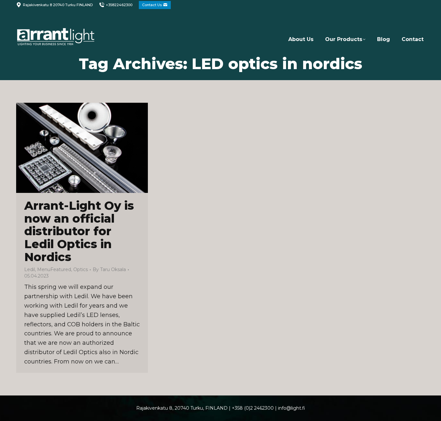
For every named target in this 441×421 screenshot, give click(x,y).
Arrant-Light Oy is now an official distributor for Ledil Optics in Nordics (79, 231)
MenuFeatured (54, 269)
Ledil (29, 269)
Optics (80, 269)
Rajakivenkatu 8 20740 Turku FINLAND (58, 5)
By (109, 269)
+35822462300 (119, 5)
